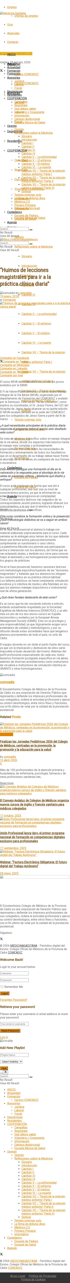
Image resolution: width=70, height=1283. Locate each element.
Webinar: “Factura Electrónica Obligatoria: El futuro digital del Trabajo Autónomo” (33, 864)
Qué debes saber (25, 108)
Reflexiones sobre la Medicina (33, 246)
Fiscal (18, 88)
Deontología (14, 91)
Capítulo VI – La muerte (36, 343)
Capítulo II (28, 146)
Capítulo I (27, 143)
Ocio (10, 24)
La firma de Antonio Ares (29, 198)
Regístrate (20, 170)
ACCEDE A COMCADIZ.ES (16, 53)
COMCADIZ (15, 952)
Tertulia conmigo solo (27, 419)
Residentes (14, 141)
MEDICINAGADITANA (23, 945)
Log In (4, 1037)
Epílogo (26, 191)
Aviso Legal (17, 1276)
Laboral (19, 84)
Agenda (12, 222)
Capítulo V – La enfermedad (39, 314)
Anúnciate (13, 33)
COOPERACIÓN (17, 150)
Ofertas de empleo (26, 16)
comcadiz (26, 293)
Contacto (12, 42)
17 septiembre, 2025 (13, 848)
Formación (13, 73)
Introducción (29, 266)
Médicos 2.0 (22, 201)
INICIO (11, 54)
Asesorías (13, 77)
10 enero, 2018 (9, 296)
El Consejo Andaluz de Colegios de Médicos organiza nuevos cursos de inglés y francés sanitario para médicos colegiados (34, 804)
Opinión (19, 237)
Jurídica (19, 81)
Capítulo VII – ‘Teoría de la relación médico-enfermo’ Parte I (43, 172)
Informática (21, 208)
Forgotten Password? (13, 1000)
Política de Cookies (33, 1279)
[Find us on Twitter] (1, 71)
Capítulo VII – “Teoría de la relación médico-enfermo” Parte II (43, 179)
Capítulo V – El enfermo (36, 323)
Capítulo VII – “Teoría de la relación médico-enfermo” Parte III (43, 186)
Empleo (12, 7)
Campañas (20, 160)
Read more (7, 783)
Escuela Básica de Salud (29, 122)
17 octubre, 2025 (10, 815)
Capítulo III (28, 294)
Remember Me (13, 987)
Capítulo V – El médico (36, 333)
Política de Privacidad (42, 1276)
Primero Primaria (25, 205)
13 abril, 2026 (8, 760)
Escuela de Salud (25, 219)
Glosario (27, 256)
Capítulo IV (28, 153)
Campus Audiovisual (27, 119)
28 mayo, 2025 (9, 873)
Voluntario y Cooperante (29, 112)
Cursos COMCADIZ (26, 83)
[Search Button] (30, 229)
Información (21, 115)
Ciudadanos (14, 212)
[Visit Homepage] (13, 13)
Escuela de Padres (26, 215)
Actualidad (13, 67)
